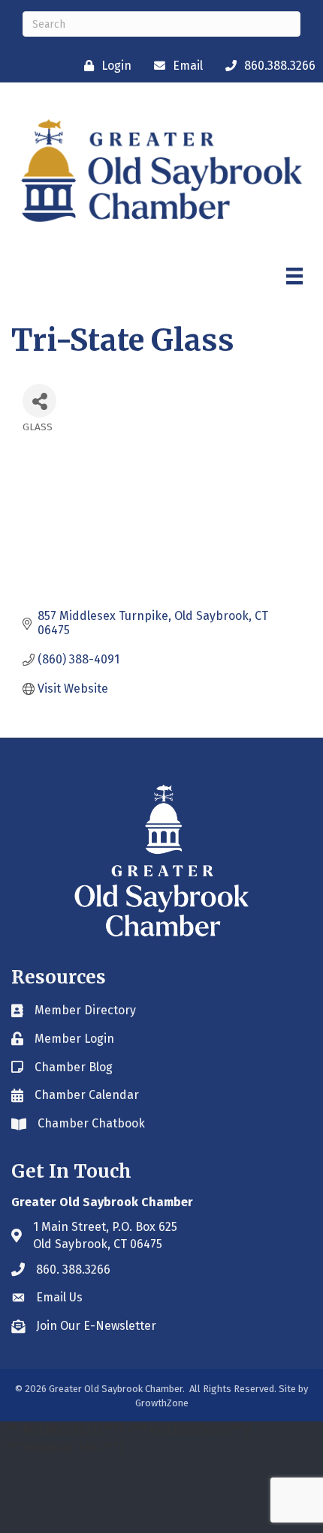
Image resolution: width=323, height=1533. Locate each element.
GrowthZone (162, 1403)
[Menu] (294, 276)
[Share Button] (39, 401)
